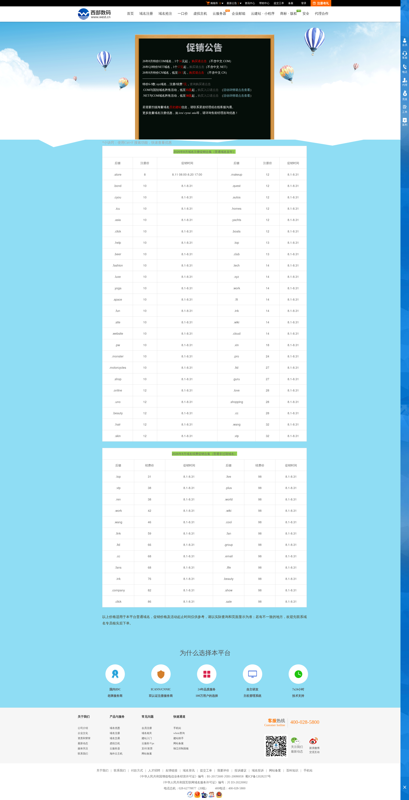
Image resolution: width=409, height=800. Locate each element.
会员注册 (147, 728)
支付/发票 (147, 748)
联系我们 (83, 753)
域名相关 (147, 733)
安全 (305, 13)
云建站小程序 (263, 13)
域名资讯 (189, 770)
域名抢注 (165, 13)
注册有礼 (323, 3)
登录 (303, 3)
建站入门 (147, 738)
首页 (130, 13)
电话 (404, 71)
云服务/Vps (148, 743)
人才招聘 (154, 770)
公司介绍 (83, 728)
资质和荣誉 (84, 738)
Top (405, 779)
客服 (404, 57)
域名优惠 (115, 728)
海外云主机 (116, 753)
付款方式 (137, 770)
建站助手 (178, 738)
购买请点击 (196, 67)
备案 (290, 3)
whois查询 (179, 733)
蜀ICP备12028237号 (258, 776)
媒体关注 (83, 748)
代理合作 (321, 13)
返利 (404, 124)
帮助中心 (264, 3)
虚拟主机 (200, 13)
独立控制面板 (181, 748)
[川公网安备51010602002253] (219, 794)
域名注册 (146, 13)
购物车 (215, 3)
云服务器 (219, 13)
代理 (404, 84)
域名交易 (115, 738)
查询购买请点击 (200, 84)
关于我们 (102, 770)
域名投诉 (258, 770)
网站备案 (147, 753)
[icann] (190, 794)
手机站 (177, 728)
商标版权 (288, 13)
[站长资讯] (204, 794)
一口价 (183, 13)
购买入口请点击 (208, 90)
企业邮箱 (238, 13)
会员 (404, 44)
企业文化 (83, 733)
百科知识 (292, 770)
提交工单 (279, 3)
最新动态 (83, 743)
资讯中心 (250, 3)
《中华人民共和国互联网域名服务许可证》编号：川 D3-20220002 (204, 782)
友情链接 (171, 770)
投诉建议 (240, 770)
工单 (404, 111)
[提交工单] (212, 794)
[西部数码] (94, 14)
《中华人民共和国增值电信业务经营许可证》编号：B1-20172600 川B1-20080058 (190, 776)
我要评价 (223, 770)
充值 (404, 99)
